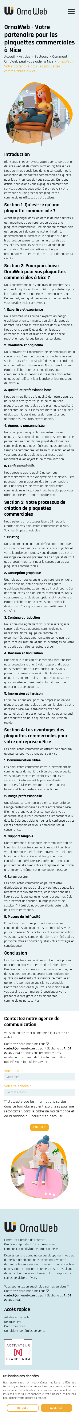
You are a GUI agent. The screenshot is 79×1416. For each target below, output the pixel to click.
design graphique (20, 1260)
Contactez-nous (14, 1326)
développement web (56, 1255)
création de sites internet (29, 1273)
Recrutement (13, 1322)
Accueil (9, 56)
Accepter (56, 1408)
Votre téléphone (17, 1086)
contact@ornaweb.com (19, 1048)
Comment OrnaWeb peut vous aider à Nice (35, 59)
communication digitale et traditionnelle (31, 1249)
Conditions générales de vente (25, 1331)
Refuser (22, 1408)
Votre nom (13, 1070)
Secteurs (41, 56)
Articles (24, 56)
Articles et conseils (16, 1317)
